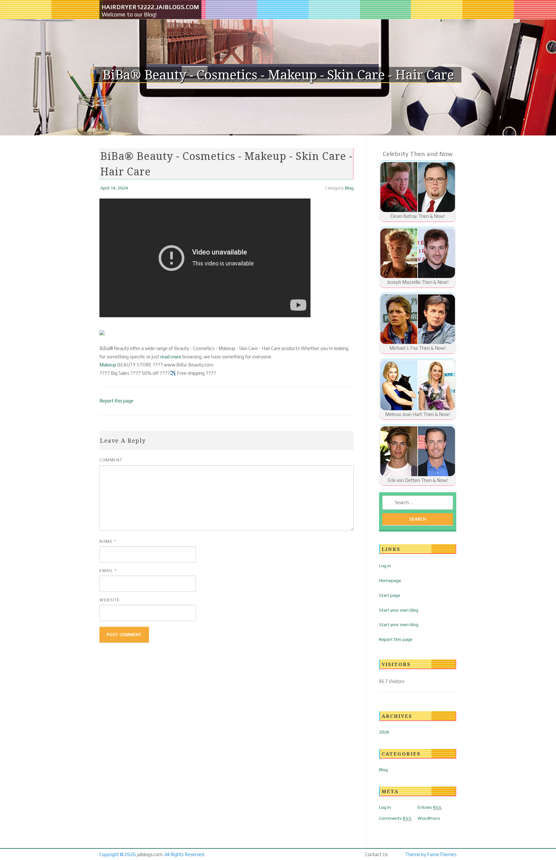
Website (109, 599)
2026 (384, 732)
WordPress (429, 818)
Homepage (390, 580)
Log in (385, 565)
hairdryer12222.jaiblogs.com (150, 7)
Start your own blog (398, 610)
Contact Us (376, 854)
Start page (389, 595)
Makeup (107, 364)
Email (108, 570)
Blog (349, 187)
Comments (395, 818)
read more (170, 356)
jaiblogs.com (149, 854)
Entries (430, 807)
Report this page (116, 400)
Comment (111, 460)
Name (107, 541)
